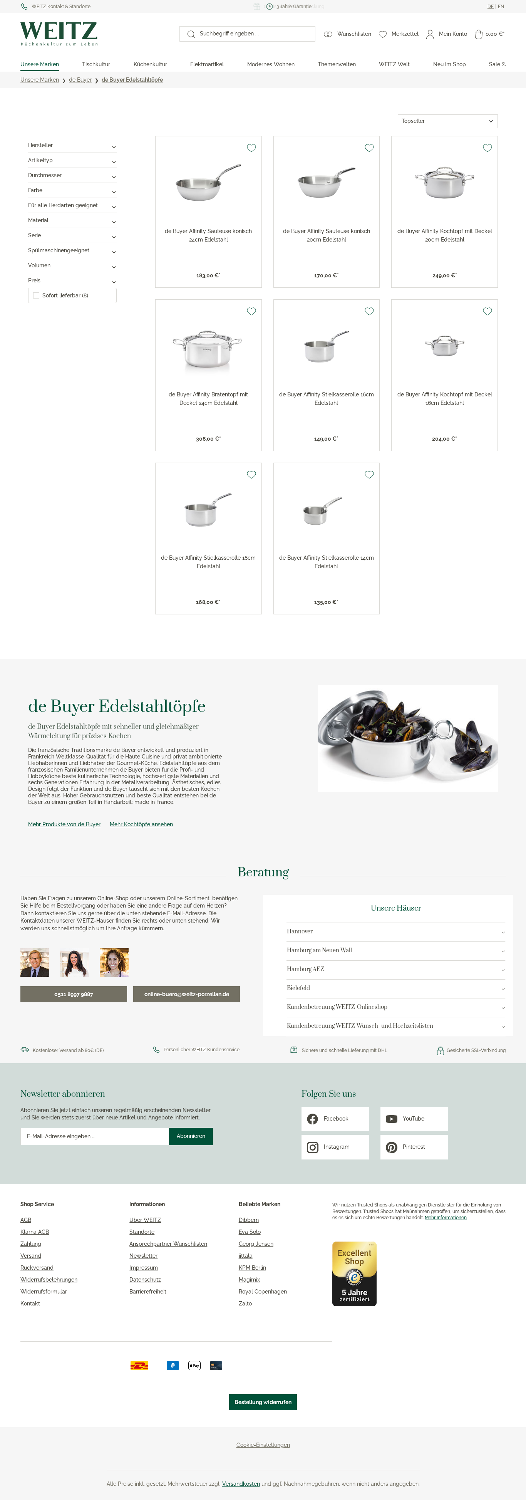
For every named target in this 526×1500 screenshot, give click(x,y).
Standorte (141, 1232)
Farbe (35, 190)
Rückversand (37, 1268)
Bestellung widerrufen (263, 1402)
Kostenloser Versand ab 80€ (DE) (68, 1050)
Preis (34, 280)
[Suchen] (187, 34)
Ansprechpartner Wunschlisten (168, 1244)
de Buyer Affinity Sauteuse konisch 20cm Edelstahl (326, 235)
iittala (246, 1256)
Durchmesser (45, 175)
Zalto (245, 1303)
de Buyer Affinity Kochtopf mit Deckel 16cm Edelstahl (444, 398)
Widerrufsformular (43, 1292)
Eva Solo (250, 1232)
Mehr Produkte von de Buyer (64, 824)
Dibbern (249, 1220)
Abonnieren (191, 1136)
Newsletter (143, 1256)
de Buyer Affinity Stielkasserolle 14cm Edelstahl (326, 562)
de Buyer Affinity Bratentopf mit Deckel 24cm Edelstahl (208, 398)
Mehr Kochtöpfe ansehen (141, 824)
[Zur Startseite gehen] (96, 33)
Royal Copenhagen (263, 1292)
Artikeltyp (40, 160)
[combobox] (255, 34)
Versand (30, 1256)
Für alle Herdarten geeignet (63, 205)
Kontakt (30, 1303)
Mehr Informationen (446, 1217)
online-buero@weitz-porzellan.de (186, 994)
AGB (25, 1220)
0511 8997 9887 (73, 994)
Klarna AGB (34, 1232)
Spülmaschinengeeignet (58, 250)
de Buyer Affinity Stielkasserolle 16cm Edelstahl (326, 398)
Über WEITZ (145, 1220)
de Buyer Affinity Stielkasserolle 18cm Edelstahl (208, 562)
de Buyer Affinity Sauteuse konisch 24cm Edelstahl (208, 235)
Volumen (39, 265)
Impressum (143, 1268)
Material (38, 220)
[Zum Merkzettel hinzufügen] (251, 148)
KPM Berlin (252, 1268)
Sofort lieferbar (65, 295)
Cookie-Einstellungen (263, 1445)
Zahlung (30, 1244)
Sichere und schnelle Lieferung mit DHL (344, 1050)
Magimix (249, 1280)
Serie (34, 235)
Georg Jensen (256, 1244)
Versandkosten (241, 1484)
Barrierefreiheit (147, 1292)
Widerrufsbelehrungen (48, 1280)
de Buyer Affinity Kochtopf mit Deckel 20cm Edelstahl (444, 235)
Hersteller (40, 145)
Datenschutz (145, 1280)
